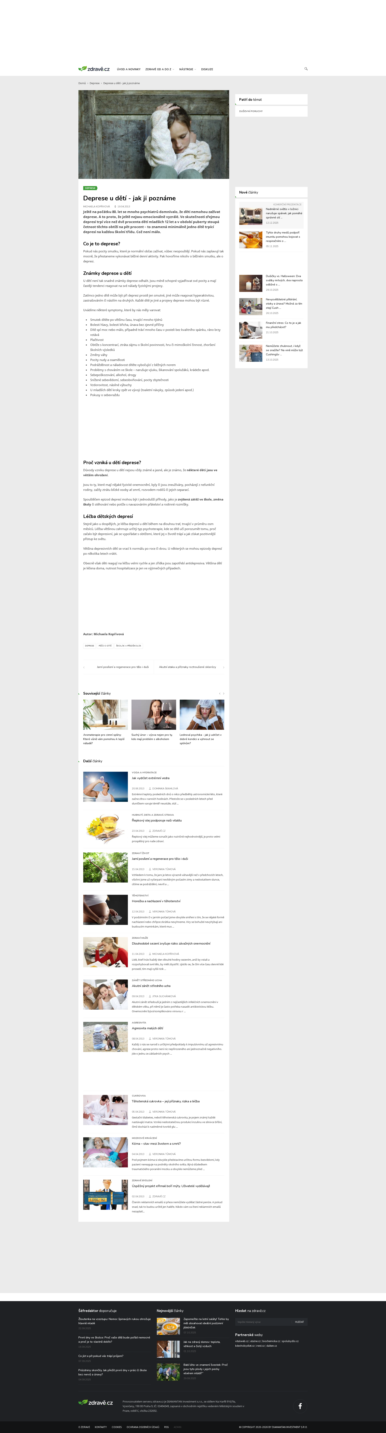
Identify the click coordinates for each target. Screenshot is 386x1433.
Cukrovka (139, 1095)
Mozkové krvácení (144, 1138)
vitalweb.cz (241, 1341)
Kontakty (101, 1427)
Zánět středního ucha (147, 980)
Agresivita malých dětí (147, 1028)
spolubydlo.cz (290, 1341)
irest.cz (260, 1346)
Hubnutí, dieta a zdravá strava (153, 814)
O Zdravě (84, 1427)
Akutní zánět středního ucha (151, 986)
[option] (105, 724)
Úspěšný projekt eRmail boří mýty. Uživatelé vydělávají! (171, 1186)
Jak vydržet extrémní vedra (150, 778)
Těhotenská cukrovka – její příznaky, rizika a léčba (166, 1101)
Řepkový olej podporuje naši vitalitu (157, 820)
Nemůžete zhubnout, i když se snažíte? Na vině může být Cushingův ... (284, 350)
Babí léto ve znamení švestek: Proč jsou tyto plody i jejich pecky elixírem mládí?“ (206, 1369)
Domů (82, 83)
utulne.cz (255, 1341)
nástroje (186, 69)
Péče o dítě (105, 645)
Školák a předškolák (128, 645)
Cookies (117, 1427)
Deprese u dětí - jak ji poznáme (121, 83)
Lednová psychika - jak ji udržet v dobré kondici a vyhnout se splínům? (201, 739)
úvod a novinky (129, 69)
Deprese (95, 83)
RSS (166, 1427)
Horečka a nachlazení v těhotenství (156, 901)
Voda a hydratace (144, 772)
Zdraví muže (140, 938)
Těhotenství (140, 895)
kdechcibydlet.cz (245, 1346)
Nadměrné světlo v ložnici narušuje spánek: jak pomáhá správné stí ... (284, 213)
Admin (177, 1427)
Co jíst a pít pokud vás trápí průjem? (100, 1356)
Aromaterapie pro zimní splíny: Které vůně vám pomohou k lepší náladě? (103, 739)
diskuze (207, 69)
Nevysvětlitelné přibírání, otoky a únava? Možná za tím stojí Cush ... (284, 304)
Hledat (299, 1322)
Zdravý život (140, 853)
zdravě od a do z (158, 69)
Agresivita (139, 1022)
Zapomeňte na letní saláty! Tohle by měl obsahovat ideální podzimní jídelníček (206, 1323)
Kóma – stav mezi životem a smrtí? (156, 1144)
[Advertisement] (193, 32)
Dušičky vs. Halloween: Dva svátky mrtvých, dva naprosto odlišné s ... (284, 280)
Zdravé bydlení (142, 1180)
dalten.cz (271, 1346)
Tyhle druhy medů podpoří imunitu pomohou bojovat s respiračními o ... (283, 237)
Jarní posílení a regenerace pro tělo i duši (160, 859)
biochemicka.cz (271, 1341)
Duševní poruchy (251, 111)
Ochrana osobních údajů (143, 1427)
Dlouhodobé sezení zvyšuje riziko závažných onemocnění (171, 943)
